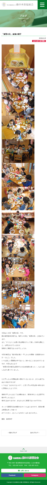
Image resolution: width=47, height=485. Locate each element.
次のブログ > (34, 433)
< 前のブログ (12, 433)
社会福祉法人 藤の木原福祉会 (23, 457)
